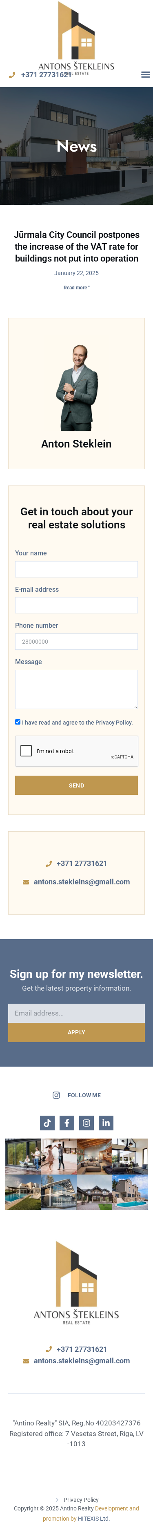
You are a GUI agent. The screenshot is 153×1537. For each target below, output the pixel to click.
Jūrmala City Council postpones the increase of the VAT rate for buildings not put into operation (77, 246)
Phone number (36, 625)
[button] (145, 74)
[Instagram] (86, 1123)
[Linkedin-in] (106, 1123)
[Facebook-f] (67, 1123)
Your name (31, 553)
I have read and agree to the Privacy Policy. (77, 722)
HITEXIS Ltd (93, 1518)
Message (28, 662)
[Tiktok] (47, 1123)
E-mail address (37, 589)
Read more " (77, 288)
